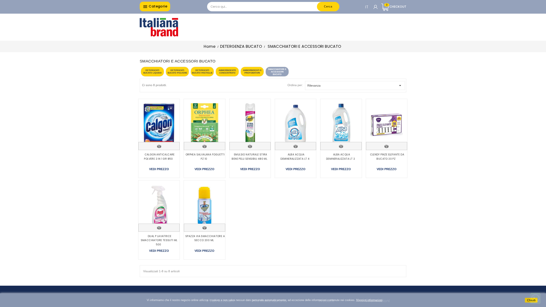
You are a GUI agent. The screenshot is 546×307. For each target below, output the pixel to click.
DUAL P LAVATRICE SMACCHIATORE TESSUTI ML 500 (159, 240)
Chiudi (531, 300)
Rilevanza (355, 85)
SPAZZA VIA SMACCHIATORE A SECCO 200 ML (205, 238)
